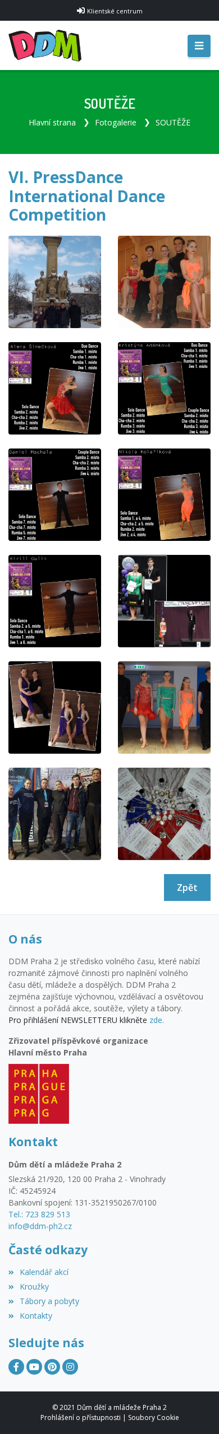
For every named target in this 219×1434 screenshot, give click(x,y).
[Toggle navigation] (199, 46)
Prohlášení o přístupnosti (80, 1417)
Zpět (187, 887)
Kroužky (34, 1286)
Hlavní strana (52, 122)
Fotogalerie (115, 122)
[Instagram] (70, 1367)
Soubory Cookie (153, 1417)
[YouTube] (34, 1367)
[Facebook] (16, 1367)
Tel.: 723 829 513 (39, 1214)
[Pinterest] (52, 1367)
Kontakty (36, 1315)
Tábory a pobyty (49, 1301)
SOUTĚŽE (173, 122)
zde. (156, 1020)
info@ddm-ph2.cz (40, 1226)
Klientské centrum (115, 11)
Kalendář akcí (44, 1272)
